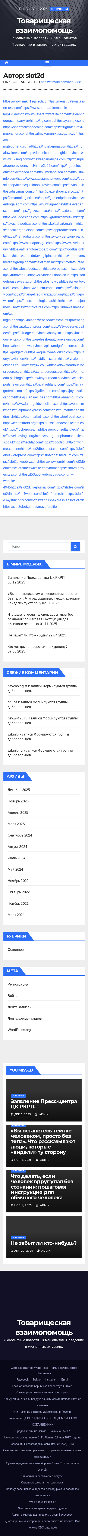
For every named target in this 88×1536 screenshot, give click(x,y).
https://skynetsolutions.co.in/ (49, 275)
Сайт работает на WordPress (30, 1367)
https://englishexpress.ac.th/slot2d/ (58, 500)
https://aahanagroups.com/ (45, 371)
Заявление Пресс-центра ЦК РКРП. (37, 577)
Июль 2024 (16, 858)
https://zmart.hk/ (44, 262)
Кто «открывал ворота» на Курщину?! (38, 646)
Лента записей (20, 1007)
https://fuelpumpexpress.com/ (28, 410)
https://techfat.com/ (29, 442)
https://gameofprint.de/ (56, 198)
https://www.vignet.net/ (47, 204)
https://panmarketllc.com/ (33, 416)
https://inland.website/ (33, 320)
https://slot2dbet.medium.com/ (57, 455)
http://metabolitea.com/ (54, 172)
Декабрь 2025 (19, 790)
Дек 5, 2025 (22, 1114)
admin (43, 1114)
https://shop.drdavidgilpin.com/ (36, 256)
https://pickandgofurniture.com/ (59, 346)
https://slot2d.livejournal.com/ (33, 487)
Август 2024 (17, 847)
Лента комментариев (25, 1018)
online (12, 702)
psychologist (17, 686)
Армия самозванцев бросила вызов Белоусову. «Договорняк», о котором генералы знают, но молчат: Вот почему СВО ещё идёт (42, 1521)
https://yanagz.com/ (69, 120)
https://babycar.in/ (52, 333)
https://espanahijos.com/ (48, 159)
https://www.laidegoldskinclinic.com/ (34, 403)
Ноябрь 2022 (18, 881)
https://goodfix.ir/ (55, 442)
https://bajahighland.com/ (46, 384)
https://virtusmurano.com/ (43, 288)
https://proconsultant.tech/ (59, 429)
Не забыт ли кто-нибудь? (28, 635)
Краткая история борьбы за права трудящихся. (42, 1386)
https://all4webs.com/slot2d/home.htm (38, 494)
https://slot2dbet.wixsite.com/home (32, 468)
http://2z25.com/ (47, 165)
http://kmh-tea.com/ (23, 172)
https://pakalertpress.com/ (30, 326)
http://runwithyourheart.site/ (43, 378)
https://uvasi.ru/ (71, 185)
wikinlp (13, 734)
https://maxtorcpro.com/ (67, 211)
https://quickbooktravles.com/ (38, 185)
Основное (16, 949)
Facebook (22, 1379)
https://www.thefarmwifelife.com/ (43, 114)
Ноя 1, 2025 (23, 1205)
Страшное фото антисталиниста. (42, 1482)
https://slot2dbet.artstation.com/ (44, 449)
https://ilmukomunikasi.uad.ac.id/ (51, 133)
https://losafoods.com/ (27, 268)
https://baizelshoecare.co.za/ (58, 191)
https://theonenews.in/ (19, 346)
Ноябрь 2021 (18, 903)
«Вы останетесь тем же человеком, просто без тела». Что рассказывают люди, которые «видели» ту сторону (44, 598)
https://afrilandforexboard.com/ (34, 249)
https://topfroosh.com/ (68, 416)
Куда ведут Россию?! (42, 1501)
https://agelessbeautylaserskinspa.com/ (54, 339)
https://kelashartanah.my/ (59, 223)
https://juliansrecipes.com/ (33, 397)
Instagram (51, 1379)
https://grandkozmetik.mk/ (59, 217)
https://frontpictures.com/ (33, 307)
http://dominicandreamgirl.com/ (50, 153)
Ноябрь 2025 (18, 801)
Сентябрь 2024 (20, 835)
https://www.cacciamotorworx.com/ (43, 178)
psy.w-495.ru (17, 718)
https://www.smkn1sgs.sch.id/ (25, 101)
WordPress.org (19, 1030)
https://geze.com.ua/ (35, 211)
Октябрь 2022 (19, 892)
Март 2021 (16, 915)
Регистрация (18, 984)
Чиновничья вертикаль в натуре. (42, 1476)
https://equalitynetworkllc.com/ (50, 352)
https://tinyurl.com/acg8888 (61, 82)
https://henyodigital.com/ (25, 236)
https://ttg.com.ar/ (42, 120)
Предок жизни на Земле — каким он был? (42, 1431)
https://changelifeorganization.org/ (38, 294)
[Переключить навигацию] (47, 63)
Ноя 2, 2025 (23, 1159)
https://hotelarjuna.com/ (50, 146)
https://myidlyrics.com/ (42, 358)
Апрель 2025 (18, 812)
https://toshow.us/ (48, 281)
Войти (13, 996)
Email (64, 1379)
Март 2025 (16, 824)
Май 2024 (15, 869)
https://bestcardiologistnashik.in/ (38, 301)
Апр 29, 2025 (23, 1250)
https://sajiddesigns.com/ (21, 217)
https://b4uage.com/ (24, 333)
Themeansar (44, 1373)
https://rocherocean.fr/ (24, 429)
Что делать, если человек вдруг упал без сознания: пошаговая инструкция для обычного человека (40, 619)
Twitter (37, 1379)
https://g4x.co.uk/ (36, 365)
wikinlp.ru (15, 750)
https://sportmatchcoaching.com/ (27, 127)
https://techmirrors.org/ (20, 423)
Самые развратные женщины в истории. (42, 1392)
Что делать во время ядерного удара (42, 1508)
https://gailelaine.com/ (42, 391)
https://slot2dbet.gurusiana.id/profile (30, 506)
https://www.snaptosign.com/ (31, 243)
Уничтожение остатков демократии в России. (42, 1411)
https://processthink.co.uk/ (63, 268)
